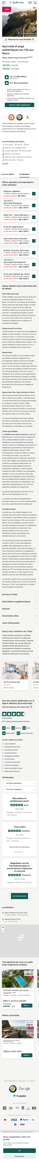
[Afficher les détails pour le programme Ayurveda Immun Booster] (34, 241)
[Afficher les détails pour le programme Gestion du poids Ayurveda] (34, 252)
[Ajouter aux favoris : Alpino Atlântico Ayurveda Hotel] (34, 8)
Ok (19, 1150)
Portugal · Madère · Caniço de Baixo (16, 62)
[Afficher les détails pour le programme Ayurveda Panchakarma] (34, 264)
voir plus (5, 163)
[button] (22, 936)
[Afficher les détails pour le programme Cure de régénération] (34, 229)
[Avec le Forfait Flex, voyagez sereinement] (33, 39)
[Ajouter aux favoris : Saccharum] (4, 1022)
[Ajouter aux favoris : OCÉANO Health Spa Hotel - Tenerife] (4, 971)
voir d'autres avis (19, 896)
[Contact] (30, 2)
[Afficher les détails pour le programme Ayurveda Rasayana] (34, 205)
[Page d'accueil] (16, 2)
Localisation (24, 174)
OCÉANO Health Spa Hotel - (16, 991)
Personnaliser (19, 1156)
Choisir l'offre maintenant (19, 105)
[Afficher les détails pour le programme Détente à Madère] (34, 193)
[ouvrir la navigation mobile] (3, 2)
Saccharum (8, 1041)
